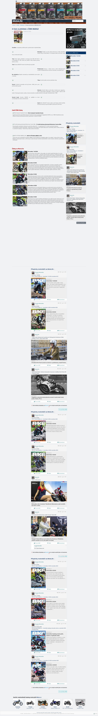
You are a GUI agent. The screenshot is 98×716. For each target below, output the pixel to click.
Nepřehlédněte (31, 23)
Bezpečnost (21, 23)
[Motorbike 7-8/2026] (38, 156)
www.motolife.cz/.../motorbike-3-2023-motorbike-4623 (46, 565)
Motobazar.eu (29, 1)
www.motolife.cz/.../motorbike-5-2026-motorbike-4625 (46, 419)
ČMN (26, 23)
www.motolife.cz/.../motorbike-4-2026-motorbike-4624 (46, 450)
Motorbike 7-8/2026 (75, 56)
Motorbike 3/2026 (75, 75)
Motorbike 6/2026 (75, 61)
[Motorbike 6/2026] (38, 167)
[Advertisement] (76, 101)
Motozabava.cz (35, 1)
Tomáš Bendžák (38, 545)
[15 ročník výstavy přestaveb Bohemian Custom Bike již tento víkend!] (38, 128)
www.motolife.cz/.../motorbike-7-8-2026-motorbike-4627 (46, 276)
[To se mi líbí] (62, 271)
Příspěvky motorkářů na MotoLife (43, 269)
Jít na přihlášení (62, 409)
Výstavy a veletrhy (62, 23)
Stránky (46, 21)
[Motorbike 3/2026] (38, 201)
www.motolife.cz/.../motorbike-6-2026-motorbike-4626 (46, 307)
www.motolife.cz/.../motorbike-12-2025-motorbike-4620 (47, 660)
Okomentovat (61, 299)
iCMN (18, 25)
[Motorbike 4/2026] (38, 190)
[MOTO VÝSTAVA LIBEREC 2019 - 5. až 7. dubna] (38, 140)
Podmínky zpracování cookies (56, 712)
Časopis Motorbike (74, 126)
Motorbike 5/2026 (75, 65)
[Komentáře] (65, 271)
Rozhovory (51, 23)
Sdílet (49, 299)
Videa (56, 23)
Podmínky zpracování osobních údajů (43, 712)
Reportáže (46, 23)
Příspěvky (29, 21)
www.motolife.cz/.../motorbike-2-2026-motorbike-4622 (46, 597)
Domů (14, 25)
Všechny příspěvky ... (81, 223)
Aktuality (22, 25)
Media (40, 21)
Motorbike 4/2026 (75, 70)
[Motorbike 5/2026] (38, 178)
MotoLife (18, 1)
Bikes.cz (23, 1)
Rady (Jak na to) (39, 23)
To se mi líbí (37, 299)
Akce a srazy (15, 23)
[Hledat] (84, 21)
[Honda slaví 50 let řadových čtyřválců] (38, 117)
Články (35, 21)
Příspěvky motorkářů (73, 123)
